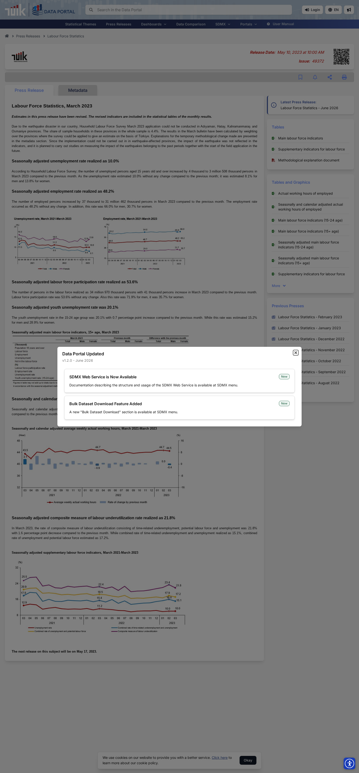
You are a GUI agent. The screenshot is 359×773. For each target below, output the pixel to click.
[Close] (296, 353)
